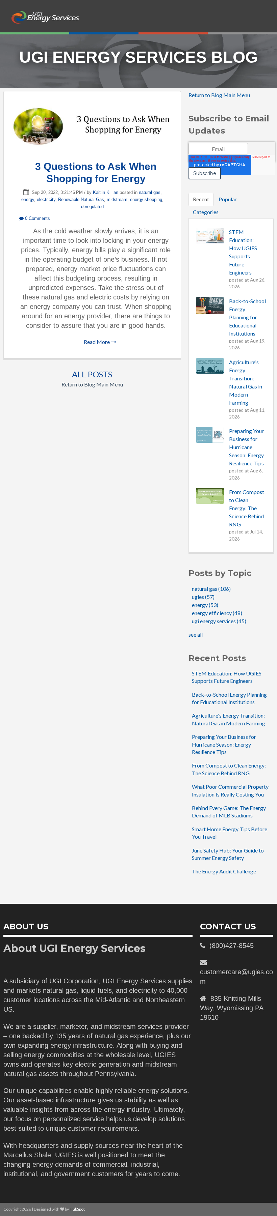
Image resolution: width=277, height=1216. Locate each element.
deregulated (92, 206)
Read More (97, 342)
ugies (203, 596)
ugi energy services (219, 621)
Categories (206, 212)
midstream (117, 199)
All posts (92, 374)
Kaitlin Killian (105, 192)
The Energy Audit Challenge (224, 871)
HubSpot (77, 1209)
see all (195, 634)
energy (27, 199)
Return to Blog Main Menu (92, 384)
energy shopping (146, 199)
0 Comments (37, 218)
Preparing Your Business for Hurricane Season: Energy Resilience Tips (224, 744)
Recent (201, 199)
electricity (46, 199)
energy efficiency (217, 613)
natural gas (149, 192)
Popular (228, 199)
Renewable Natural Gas (81, 199)
